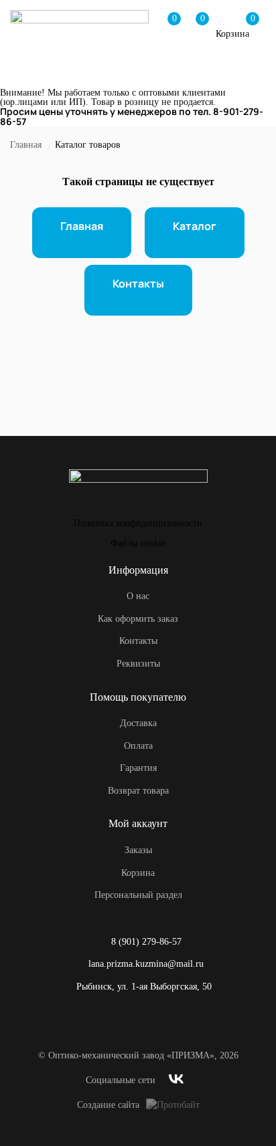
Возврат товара (138, 791)
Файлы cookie (138, 543)
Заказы (138, 850)
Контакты (138, 283)
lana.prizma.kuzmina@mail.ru (146, 964)
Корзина (138, 873)
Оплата (138, 746)
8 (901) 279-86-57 (146, 942)
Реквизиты (138, 664)
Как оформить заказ (138, 619)
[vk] (176, 1081)
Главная (26, 145)
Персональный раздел (138, 895)
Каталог (194, 226)
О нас (138, 596)
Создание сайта (108, 1105)
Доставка (138, 723)
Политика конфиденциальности (138, 523)
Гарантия (138, 768)
